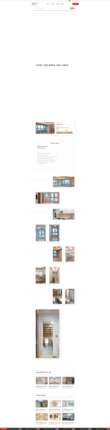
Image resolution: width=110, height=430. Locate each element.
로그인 (67, 0)
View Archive (70, 395)
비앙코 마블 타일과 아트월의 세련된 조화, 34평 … (68, 422)
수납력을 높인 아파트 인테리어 (54, 386)
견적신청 (57, 3)
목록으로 (72, 8)
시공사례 (47, 3)
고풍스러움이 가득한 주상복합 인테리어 (68, 386)
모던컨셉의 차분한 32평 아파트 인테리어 (42, 409)
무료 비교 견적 (76, 3)
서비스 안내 (52, 3)
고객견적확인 (76, 0)
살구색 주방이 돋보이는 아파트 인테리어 (42, 386)
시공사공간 (62, 3)
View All (71, 372)
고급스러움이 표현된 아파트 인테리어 (68, 409)
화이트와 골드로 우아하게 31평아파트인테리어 (55, 422)
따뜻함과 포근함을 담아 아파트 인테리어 (42, 422)
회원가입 (73, 0)
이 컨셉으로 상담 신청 (64, 132)
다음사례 (41, 8)
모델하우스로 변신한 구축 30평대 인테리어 (55, 409)
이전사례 (37, 8)
